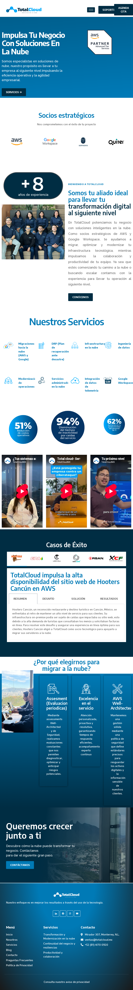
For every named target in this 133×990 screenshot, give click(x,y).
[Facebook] (63, 913)
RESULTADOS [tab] (109, 598)
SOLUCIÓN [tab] (78, 598)
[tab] (17, 559)
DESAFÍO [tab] (48, 598)
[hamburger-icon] (91, 9)
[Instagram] (70, 913)
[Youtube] (77, 913)
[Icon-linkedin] (56, 913)
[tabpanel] (66, 605)
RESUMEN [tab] (20, 598)
